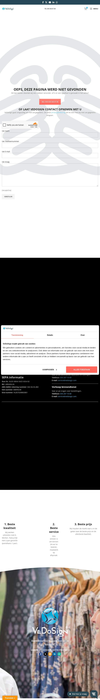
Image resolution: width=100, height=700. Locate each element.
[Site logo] (8, 8)
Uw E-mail (6, 151)
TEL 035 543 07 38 (50, 9)
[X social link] (46, 2)
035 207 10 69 (65, 377)
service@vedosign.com (66, 380)
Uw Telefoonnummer (10, 141)
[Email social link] (50, 2)
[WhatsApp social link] (57, 2)
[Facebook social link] (43, 2)
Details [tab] (50, 335)
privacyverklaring (58, 112)
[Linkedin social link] (53, 2)
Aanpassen (48, 369)
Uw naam (6, 131)
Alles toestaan (81, 369)
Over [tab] (83, 335)
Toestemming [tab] (17, 335)
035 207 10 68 (65, 394)
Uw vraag (5, 162)
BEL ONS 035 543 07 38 (50, 102)
